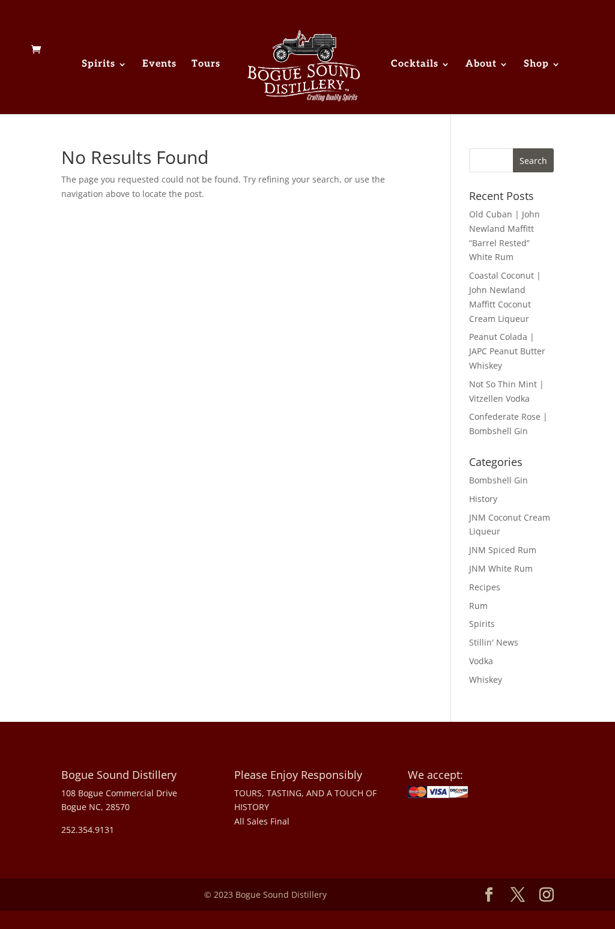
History (483, 498)
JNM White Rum (501, 568)
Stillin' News (493, 642)
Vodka (481, 661)
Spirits (98, 65)
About (481, 65)
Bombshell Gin (498, 480)
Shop (536, 65)
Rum (478, 605)
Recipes (484, 587)
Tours (206, 65)
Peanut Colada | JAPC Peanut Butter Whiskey (507, 351)
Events (159, 65)
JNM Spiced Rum (502, 549)
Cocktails (414, 65)
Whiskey (485, 679)
